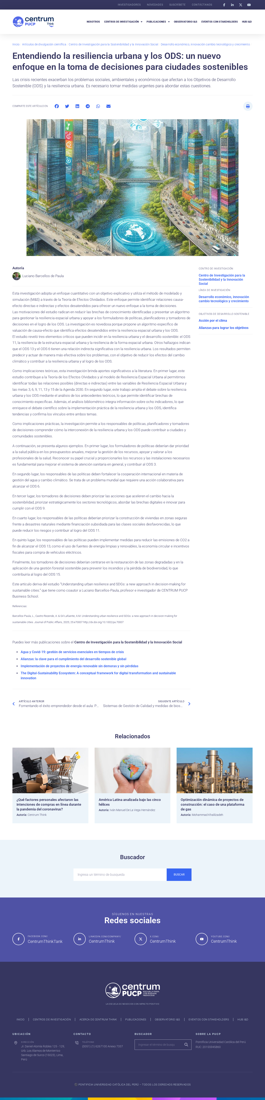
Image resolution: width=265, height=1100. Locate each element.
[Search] (186, 1045)
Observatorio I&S (185, 21)
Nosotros (93, 21)
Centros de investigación (121, 21)
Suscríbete (177, 4)
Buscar (179, 874)
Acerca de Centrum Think (98, 1019)
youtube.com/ (220, 936)
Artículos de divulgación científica (44, 44)
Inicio (15, 44)
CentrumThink (102, 941)
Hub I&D (247, 21)
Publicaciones (156, 21)
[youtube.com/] (202, 939)
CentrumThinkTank (45, 941)
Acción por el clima (213, 321)
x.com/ (154, 936)
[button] (56, 106)
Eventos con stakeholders (219, 21)
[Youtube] (248, 4)
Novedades (155, 4)
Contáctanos (202, 4)
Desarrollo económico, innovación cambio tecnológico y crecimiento (205, 44)
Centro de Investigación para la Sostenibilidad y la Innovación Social (113, 44)
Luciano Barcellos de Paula (43, 276)
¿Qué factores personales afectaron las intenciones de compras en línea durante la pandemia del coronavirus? (49, 804)
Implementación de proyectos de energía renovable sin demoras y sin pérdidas (79, 666)
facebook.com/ (38, 936)
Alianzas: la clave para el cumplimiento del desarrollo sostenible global (73, 659)
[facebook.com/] (18, 939)
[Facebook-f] (224, 4)
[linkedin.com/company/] (79, 939)
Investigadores (129, 4)
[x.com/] (141, 939)
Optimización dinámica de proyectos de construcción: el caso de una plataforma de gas (212, 804)
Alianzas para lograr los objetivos (223, 328)
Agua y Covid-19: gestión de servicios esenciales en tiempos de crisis (72, 652)
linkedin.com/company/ (105, 936)
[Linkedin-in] (232, 4)
